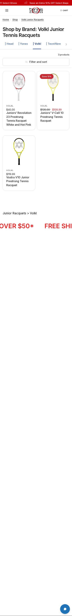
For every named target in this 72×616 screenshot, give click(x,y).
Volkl (10, 106)
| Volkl (37, 43)
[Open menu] (8, 10)
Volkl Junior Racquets (32, 19)
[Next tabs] (66, 44)
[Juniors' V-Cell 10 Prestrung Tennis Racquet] (53, 87)
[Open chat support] (65, 609)
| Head (9, 43)
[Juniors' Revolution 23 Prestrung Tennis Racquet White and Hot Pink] (19, 87)
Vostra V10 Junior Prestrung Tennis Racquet (17, 181)
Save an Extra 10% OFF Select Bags (46, 3)
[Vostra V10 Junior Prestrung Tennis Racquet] (19, 151)
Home (6, 19)
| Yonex (23, 43)
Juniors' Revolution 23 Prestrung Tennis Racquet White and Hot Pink (18, 118)
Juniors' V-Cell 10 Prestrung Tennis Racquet (52, 116)
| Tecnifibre (53, 43)
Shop (15, 19)
